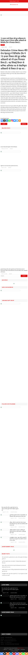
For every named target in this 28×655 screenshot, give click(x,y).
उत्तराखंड (2, 44)
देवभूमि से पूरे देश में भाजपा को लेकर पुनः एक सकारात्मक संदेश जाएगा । (24, 123)
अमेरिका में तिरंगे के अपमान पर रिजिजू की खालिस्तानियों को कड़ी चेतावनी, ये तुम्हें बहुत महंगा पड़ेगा (18, 531)
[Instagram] (12, 120)
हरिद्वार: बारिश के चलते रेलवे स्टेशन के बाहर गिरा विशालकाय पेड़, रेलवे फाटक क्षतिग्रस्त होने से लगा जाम (18, 524)
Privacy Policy (16, 649)
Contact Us (11, 649)
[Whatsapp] (9, 120)
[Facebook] (2, 120)
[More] (19, 120)
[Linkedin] (7, 120)
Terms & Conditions (14, 650)
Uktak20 (10, 47)
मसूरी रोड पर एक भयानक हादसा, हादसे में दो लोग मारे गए (9, 165)
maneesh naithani (22, 518)
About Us (5, 649)
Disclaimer (23, 649)
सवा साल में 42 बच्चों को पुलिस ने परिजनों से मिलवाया (9, 146)
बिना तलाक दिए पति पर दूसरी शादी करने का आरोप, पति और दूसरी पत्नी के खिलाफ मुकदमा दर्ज (10, 509)
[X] (4, 120)
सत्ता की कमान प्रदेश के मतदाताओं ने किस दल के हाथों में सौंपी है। (5, 123)
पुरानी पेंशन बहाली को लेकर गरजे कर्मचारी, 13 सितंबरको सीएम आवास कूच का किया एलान (18, 515)
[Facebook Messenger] (14, 120)
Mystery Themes (21, 648)
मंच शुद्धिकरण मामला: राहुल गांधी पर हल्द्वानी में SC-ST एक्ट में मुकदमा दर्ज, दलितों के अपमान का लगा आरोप (18, 539)
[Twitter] (17, 120)
